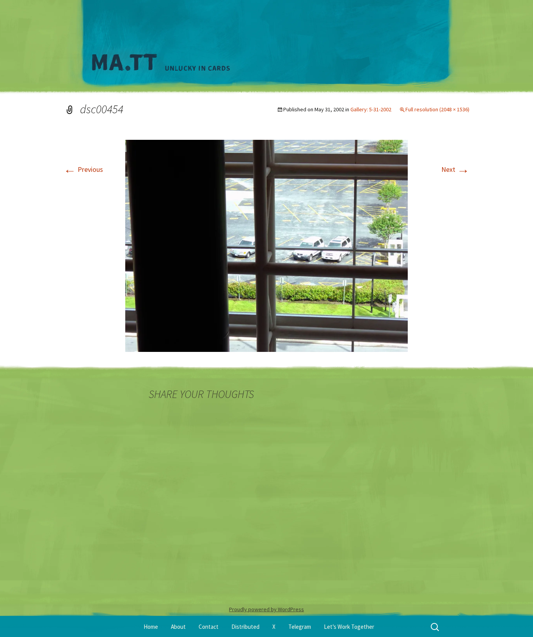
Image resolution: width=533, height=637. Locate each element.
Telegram (299, 626)
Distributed (245, 626)
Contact (209, 626)
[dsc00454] (266, 245)
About (178, 626)
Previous (83, 169)
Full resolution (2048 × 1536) (437, 109)
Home (151, 626)
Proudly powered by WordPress (266, 609)
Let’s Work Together (349, 626)
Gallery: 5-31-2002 (370, 109)
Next (455, 169)
